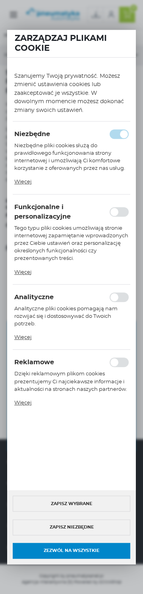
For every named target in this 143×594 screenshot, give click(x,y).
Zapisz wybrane (71, 504)
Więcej (23, 182)
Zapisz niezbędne (72, 527)
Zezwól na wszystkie (71, 551)
